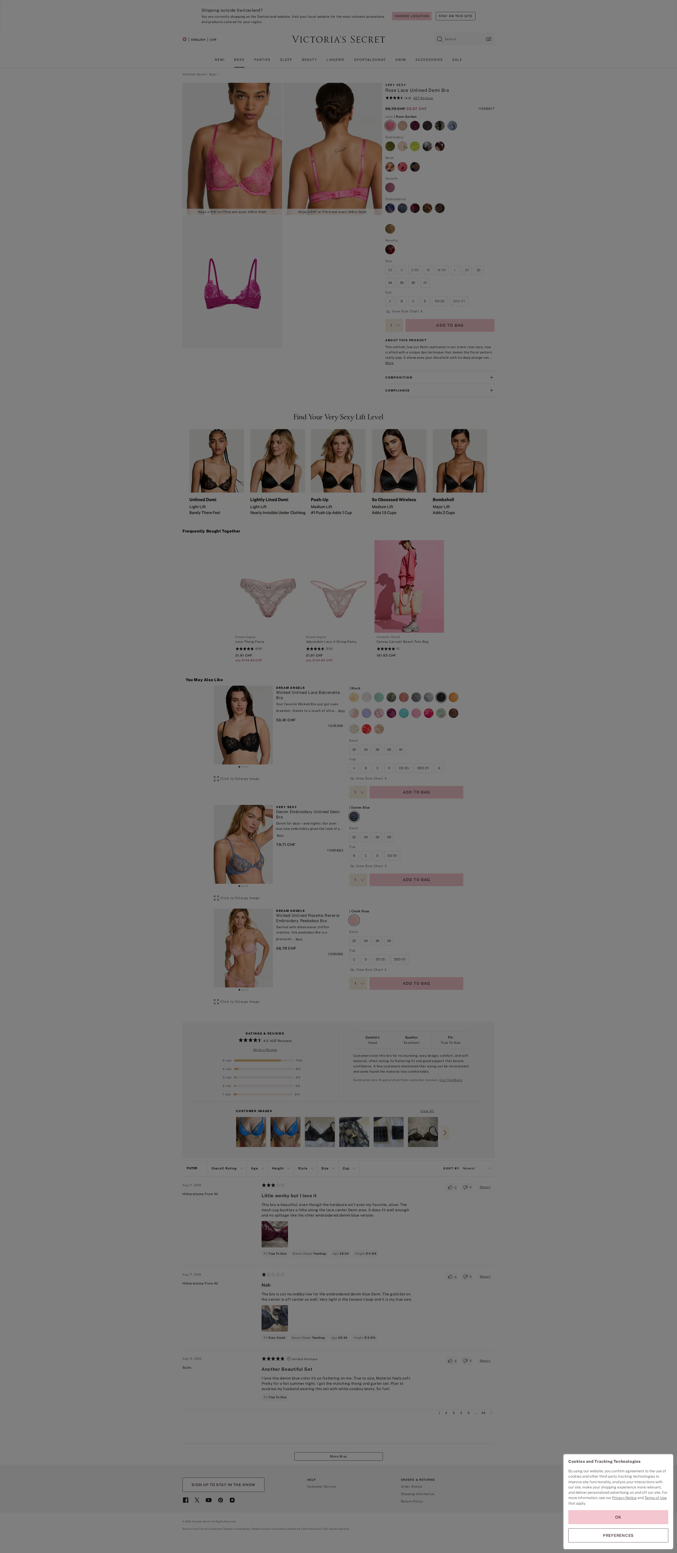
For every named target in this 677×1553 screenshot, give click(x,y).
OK (618, 1517)
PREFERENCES (618, 1535)
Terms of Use (655, 1498)
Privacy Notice (624, 1498)
